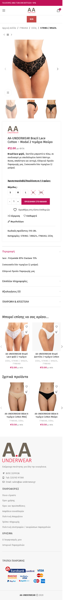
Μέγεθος (12, 187)
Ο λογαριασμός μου (12, 539)
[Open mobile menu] (4, 10)
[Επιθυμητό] (26, 326)
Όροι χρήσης (8, 500)
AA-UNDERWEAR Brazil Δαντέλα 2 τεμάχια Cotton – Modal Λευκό (46, 357)
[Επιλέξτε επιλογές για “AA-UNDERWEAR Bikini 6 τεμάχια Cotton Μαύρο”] (56, 392)
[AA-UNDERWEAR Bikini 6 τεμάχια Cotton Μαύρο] (46, 396)
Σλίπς (34, 28)
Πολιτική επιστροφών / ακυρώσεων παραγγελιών (26, 527)
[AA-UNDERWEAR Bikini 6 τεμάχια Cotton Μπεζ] (16, 396)
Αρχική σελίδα (9, 28)
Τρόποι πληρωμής (11, 522)
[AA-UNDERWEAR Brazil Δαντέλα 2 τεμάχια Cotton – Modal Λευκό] (46, 336)
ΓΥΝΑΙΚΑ (24, 28)
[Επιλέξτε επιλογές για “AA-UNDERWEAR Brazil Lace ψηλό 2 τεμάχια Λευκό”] (26, 332)
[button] (5, 69)
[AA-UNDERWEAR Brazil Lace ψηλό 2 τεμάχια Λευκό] (16, 336)
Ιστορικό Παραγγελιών (13, 545)
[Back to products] (8, 35)
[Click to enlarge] (8, 92)
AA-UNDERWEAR (27, 595)
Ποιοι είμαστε (9, 495)
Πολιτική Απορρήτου (12, 516)
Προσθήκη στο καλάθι (35, 201)
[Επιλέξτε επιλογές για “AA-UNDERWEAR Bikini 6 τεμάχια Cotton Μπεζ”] (26, 392)
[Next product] (11, 35)
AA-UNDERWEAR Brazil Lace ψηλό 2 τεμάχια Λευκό (17, 357)
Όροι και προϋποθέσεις (13, 506)
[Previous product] (4, 35)
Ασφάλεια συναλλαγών (13, 511)
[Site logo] (31, 10)
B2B (31, 19)
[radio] (10, 192)
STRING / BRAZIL (48, 28)
